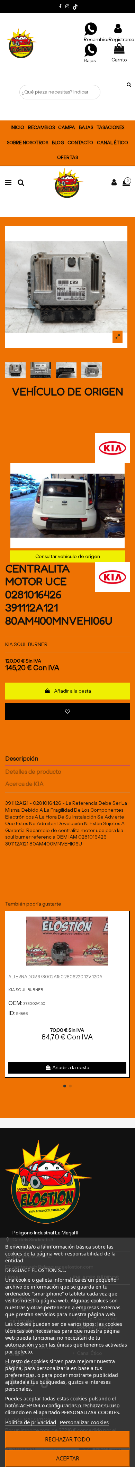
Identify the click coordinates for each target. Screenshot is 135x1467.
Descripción (21, 758)
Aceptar (67, 1458)
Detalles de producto (33, 772)
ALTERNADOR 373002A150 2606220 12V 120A (55, 976)
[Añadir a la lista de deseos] (67, 711)
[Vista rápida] (124, 933)
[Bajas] (91, 50)
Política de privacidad (30, 1422)
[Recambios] (91, 29)
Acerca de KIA (24, 784)
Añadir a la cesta (72, 691)
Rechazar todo (67, 1439)
